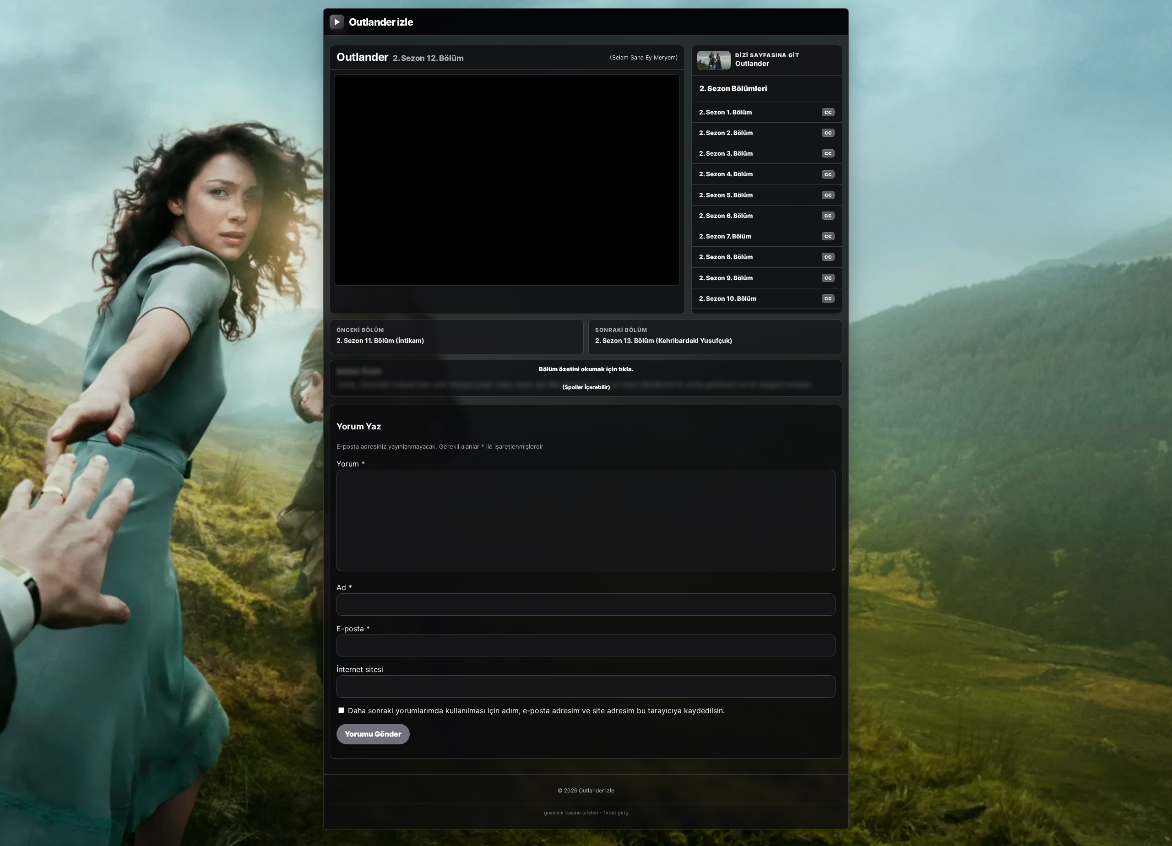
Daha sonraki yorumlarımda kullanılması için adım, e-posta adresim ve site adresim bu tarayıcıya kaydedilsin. (536, 710)
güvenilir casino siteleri (571, 812)
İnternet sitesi (359, 669)
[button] (586, 378)
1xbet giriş (615, 812)
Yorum (350, 463)
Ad (344, 587)
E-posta (353, 628)
